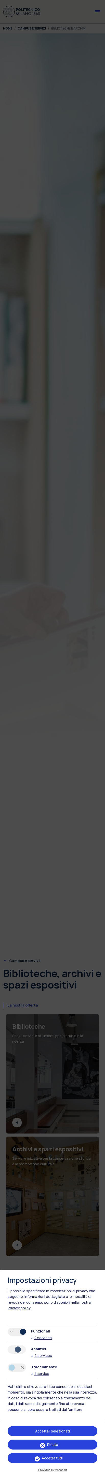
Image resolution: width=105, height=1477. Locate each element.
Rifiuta (52, 1444)
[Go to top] (98, 1471)
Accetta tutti (52, 1458)
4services (41, 1355)
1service (40, 1373)
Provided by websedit (52, 1470)
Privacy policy (19, 1308)
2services (41, 1337)
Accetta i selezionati (52, 1431)
